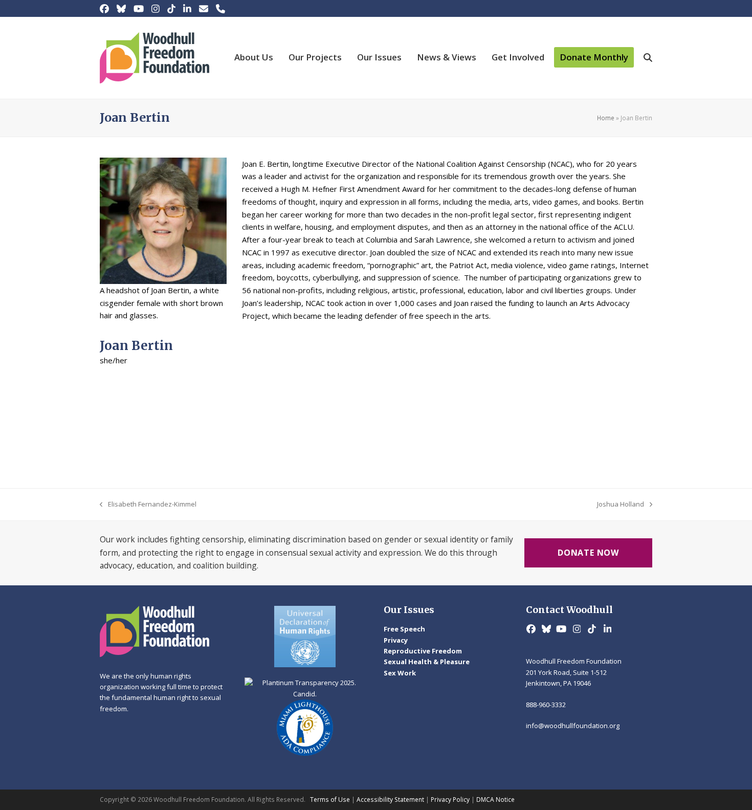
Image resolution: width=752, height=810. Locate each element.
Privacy (396, 640)
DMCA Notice (495, 799)
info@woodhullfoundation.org (573, 725)
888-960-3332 (546, 704)
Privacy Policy (450, 799)
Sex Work (400, 672)
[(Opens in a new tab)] (305, 636)
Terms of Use (330, 799)
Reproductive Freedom (423, 650)
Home (605, 118)
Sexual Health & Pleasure (427, 661)
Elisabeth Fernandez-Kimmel (148, 504)
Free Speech (404, 628)
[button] (648, 58)
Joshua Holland (620, 504)
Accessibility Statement (390, 799)
